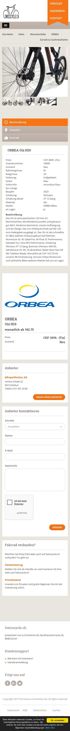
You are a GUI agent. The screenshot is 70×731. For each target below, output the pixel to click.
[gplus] (13, 683)
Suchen (56, 710)
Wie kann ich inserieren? (20, 658)
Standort (15, 130)
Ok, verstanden (57, 720)
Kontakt (56, 18)
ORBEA (55, 34)
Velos (21, 34)
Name (8, 435)
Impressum (13, 710)
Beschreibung (18, 122)
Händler (56, 3)
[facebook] (7, 683)
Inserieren (57, 11)
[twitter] (19, 683)
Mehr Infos (50, 727)
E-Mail (9, 450)
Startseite (7, 34)
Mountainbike (38, 34)
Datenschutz (39, 710)
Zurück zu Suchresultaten (54, 39)
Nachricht (11, 465)
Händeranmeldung (18, 662)
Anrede (9, 420)
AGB (25, 710)
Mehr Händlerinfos (49, 397)
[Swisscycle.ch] (18, 12)
